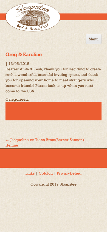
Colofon (46, 173)
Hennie (14, 145)
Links (30, 173)
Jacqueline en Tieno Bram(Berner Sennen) (44, 139)
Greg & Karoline (23, 54)
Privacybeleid (69, 173)
